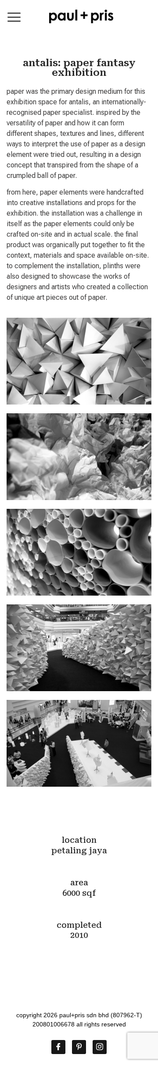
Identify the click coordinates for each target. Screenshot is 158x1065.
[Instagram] (100, 1047)
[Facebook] (58, 1047)
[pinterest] (79, 1047)
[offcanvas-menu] (14, 17)
